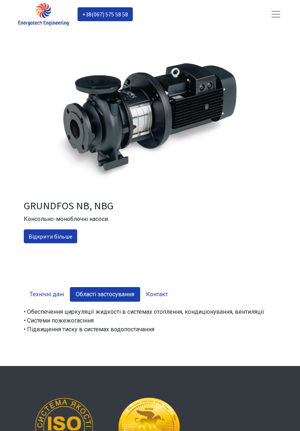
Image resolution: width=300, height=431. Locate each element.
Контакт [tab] (157, 294)
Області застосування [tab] (105, 294)
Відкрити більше (50, 236)
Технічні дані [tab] (47, 294)
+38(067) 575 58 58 (105, 14)
